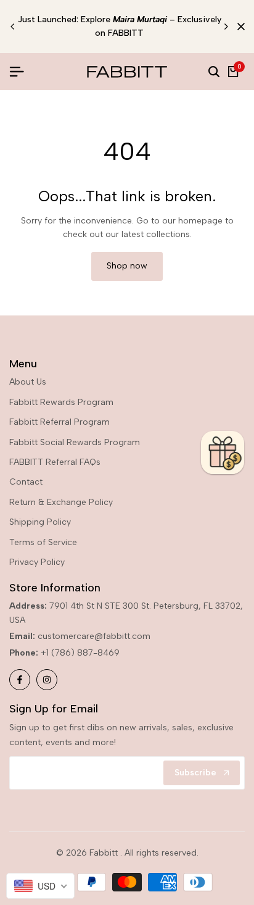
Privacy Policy (37, 562)
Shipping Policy (40, 522)
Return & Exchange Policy (61, 502)
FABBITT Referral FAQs (54, 462)
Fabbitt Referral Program (59, 422)
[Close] (238, 26)
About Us (27, 382)
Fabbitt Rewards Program (61, 402)
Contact (26, 482)
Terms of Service (43, 542)
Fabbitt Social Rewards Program (74, 442)
